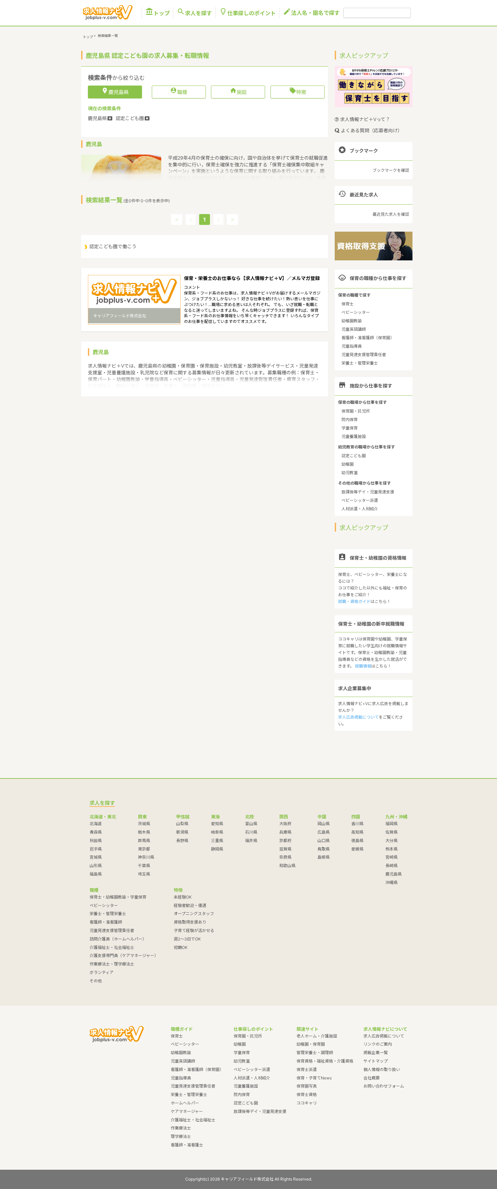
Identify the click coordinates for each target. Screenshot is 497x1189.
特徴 (297, 92)
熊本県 (391, 849)
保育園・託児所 (355, 411)
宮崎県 (391, 857)
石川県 (251, 832)
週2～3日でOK (187, 938)
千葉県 (144, 865)
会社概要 (371, 1077)
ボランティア (102, 972)
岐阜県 (217, 832)
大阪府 (285, 823)
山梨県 (182, 823)
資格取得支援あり (190, 922)
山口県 (323, 840)
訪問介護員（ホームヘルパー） (118, 938)
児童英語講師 (353, 329)
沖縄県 (391, 882)
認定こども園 (353, 455)
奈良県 (285, 857)
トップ (157, 12)
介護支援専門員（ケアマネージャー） (124, 955)
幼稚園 (347, 464)
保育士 (347, 303)
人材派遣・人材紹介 (359, 508)
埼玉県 (144, 874)
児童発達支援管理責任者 (363, 354)
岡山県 (323, 823)
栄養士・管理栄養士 (359, 363)
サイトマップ (375, 1061)
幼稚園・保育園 (311, 1044)
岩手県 (96, 849)
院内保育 (349, 419)
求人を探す (194, 12)
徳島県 (357, 840)
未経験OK (183, 897)
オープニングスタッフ (194, 913)
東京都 (144, 849)
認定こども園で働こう (113, 246)
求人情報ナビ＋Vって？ (364, 119)
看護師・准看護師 (106, 922)
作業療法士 (181, 1127)
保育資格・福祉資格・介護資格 (325, 1061)
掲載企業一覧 (375, 1052)
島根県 (323, 857)
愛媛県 (357, 849)
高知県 (357, 832)
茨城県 (144, 823)
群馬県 (144, 840)
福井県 (251, 840)
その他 (96, 980)
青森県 (96, 832)
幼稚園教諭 (351, 320)
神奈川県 (146, 857)
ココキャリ (307, 1102)
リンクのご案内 (377, 1044)
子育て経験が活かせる (194, 930)
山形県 (96, 865)
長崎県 (391, 865)
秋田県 (96, 840)
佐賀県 (391, 832)
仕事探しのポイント (247, 12)
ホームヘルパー (185, 1102)
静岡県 (217, 849)
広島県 (323, 832)
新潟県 (182, 832)
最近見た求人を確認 (391, 214)
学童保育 (349, 427)
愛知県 (217, 823)
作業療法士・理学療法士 (112, 963)
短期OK (181, 947)
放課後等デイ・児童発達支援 (367, 491)
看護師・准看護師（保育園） (367, 337)
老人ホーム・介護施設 (317, 1036)
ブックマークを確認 (391, 170)
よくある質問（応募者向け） (370, 130)
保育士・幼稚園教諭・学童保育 (118, 897)
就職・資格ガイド (354, 601)
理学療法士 (181, 1136)
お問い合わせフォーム (383, 1086)
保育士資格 (307, 1094)
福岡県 (391, 823)
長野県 (182, 840)
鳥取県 (323, 849)
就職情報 (363, 666)
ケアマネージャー (187, 1111)
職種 (178, 92)
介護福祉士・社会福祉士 (112, 947)
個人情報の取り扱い (381, 1069)
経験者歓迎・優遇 (190, 905)
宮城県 (96, 857)
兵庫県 (285, 832)
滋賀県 (285, 849)
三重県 (217, 840)
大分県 (391, 840)
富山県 (251, 823)
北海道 (96, 823)
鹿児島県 (393, 874)
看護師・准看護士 (187, 1144)
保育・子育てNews (314, 1077)
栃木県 (144, 832)
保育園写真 (307, 1086)
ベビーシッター (355, 312)
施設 (238, 92)
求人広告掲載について (358, 717)
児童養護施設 (353, 436)
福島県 (96, 874)
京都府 (285, 840)
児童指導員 (351, 346)
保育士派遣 (307, 1069)
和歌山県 (287, 865)
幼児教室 (349, 472)
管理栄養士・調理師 (315, 1052)
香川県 (357, 823)
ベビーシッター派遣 (359, 500)
